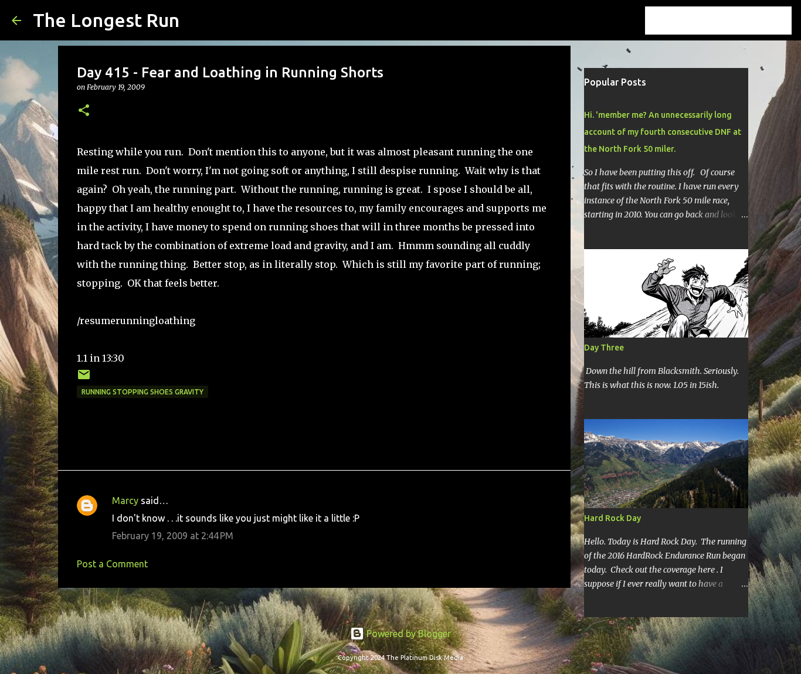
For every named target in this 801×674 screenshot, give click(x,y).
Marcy (125, 500)
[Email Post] (84, 379)
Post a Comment (112, 564)
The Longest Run (106, 19)
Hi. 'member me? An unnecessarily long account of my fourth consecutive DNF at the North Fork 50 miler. (662, 132)
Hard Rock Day (612, 518)
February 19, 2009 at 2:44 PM (172, 535)
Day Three (604, 347)
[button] (84, 111)
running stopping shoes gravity (142, 392)
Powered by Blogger (407, 633)
